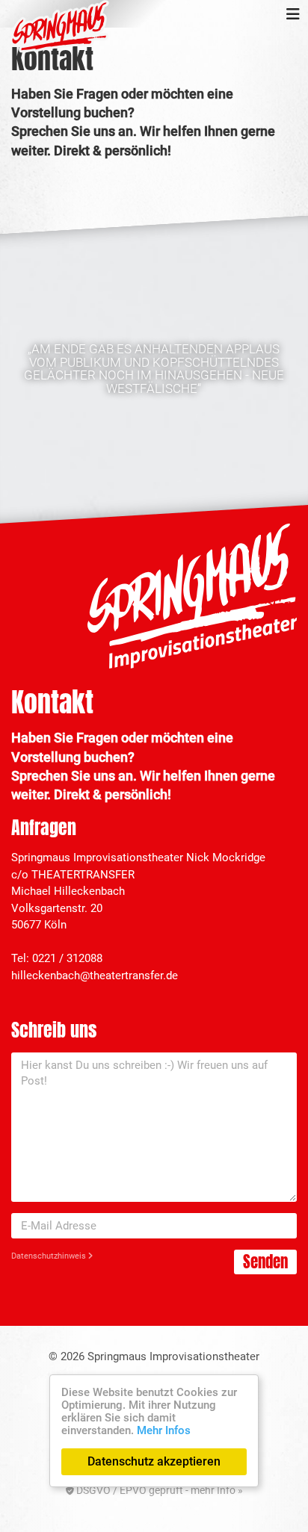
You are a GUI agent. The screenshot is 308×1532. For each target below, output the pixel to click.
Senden (265, 1262)
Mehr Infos (164, 1430)
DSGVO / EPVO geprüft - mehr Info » (158, 1490)
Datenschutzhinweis (49, 1256)
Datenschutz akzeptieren (154, 1461)
